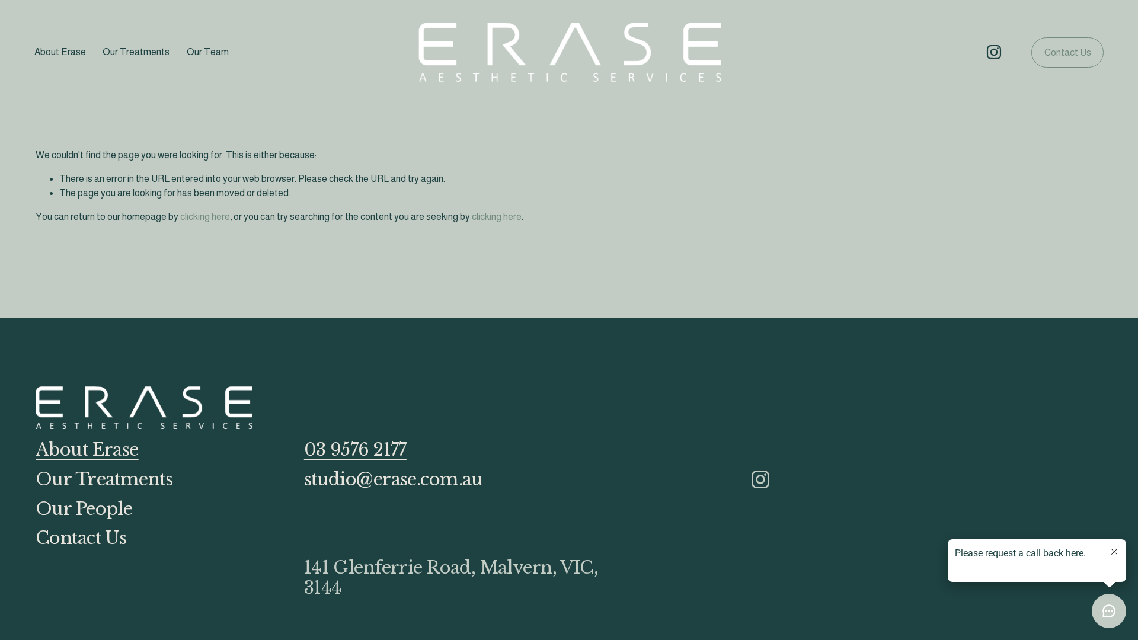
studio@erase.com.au (393, 480)
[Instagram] (994, 52)
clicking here (205, 217)
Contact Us (1067, 52)
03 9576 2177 (355, 450)
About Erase (60, 52)
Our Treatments (136, 52)
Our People (84, 510)
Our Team (208, 52)
